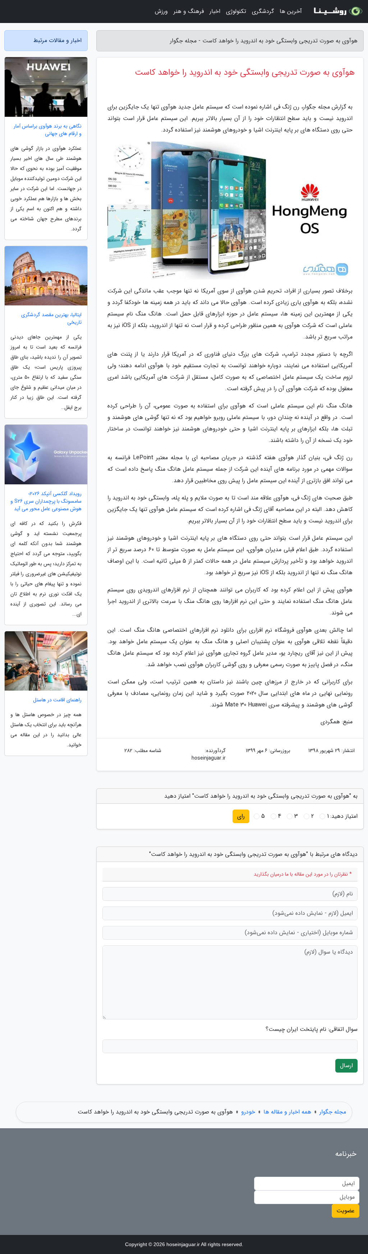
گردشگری (263, 11)
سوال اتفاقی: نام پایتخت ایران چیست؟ (312, 1029)
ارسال (346, 1065)
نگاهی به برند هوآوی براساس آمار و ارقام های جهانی (48, 130)
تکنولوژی (236, 11)
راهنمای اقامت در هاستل (57, 700)
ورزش (161, 11)
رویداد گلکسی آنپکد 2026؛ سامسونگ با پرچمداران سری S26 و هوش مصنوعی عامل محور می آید (46, 501)
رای (241, 816)
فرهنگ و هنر (189, 11)
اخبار (215, 11)
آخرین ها (291, 11)
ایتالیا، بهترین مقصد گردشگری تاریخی (51, 318)
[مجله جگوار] (337, 11)
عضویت (345, 1210)
